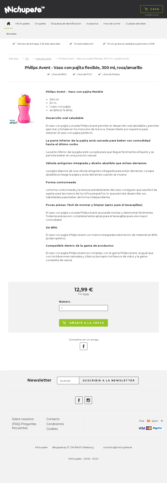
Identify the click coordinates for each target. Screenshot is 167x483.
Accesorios (92, 23)
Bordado (11, 33)
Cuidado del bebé (136, 23)
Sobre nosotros (23, 419)
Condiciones (55, 424)
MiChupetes (22, 23)
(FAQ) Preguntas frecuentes (24, 426)
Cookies (52, 429)
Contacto (53, 419)
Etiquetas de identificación (66, 23)
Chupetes (40, 23)
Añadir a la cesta (87, 322)
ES (27, 58)
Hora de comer (112, 23)
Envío (86, 294)
